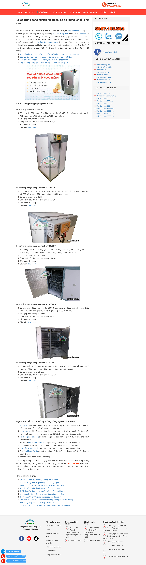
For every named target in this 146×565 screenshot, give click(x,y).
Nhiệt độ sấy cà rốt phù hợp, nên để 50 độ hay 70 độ (42, 485)
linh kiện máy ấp (31, 451)
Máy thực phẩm (102, 75)
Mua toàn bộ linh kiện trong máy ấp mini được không (42, 494)
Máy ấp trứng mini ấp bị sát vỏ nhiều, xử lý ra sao (40, 488)
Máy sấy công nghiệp (104, 67)
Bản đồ (49, 530)
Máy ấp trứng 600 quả (104, 106)
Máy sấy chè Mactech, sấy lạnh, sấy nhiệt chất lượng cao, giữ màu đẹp (49, 54)
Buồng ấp (24, 425)
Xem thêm (32, 127)
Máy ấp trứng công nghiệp (106, 96)
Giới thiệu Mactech (54, 526)
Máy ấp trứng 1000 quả (105, 108)
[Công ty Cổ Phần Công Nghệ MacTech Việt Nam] (25, 5)
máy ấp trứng (73, 31)
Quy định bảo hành (54, 555)
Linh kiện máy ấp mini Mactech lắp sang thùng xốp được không (46, 500)
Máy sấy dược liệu (103, 80)
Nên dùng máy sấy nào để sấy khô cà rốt (37, 502)
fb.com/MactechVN (110, 52)
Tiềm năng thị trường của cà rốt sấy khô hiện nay (40, 497)
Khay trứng (25, 431)
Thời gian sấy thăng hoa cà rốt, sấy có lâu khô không (42, 491)
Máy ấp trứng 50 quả (104, 98)
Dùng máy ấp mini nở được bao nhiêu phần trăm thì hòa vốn (45, 505)
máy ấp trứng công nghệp (46, 42)
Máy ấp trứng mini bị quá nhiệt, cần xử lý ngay (39, 483)
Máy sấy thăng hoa (103, 82)
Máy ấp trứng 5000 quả (105, 116)
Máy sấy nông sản (103, 65)
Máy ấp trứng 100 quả (104, 101)
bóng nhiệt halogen (36, 442)
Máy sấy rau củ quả (103, 77)
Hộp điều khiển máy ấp (29, 448)
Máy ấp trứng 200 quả (104, 103)
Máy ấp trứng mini (103, 93)
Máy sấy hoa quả (102, 72)
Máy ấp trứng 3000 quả (105, 114)
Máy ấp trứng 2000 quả (105, 111)
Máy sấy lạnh (101, 70)
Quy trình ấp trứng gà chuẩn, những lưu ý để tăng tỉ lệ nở (44, 63)
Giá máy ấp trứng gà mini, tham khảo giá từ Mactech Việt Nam (46, 57)
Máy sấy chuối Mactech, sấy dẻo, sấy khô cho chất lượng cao (46, 60)
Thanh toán (51, 551)
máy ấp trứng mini (60, 34)
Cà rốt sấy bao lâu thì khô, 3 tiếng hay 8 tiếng (39, 480)
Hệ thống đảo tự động (29, 437)
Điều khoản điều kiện (52, 534)
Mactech (82, 34)
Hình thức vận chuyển (52, 541)
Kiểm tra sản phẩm (54, 547)
